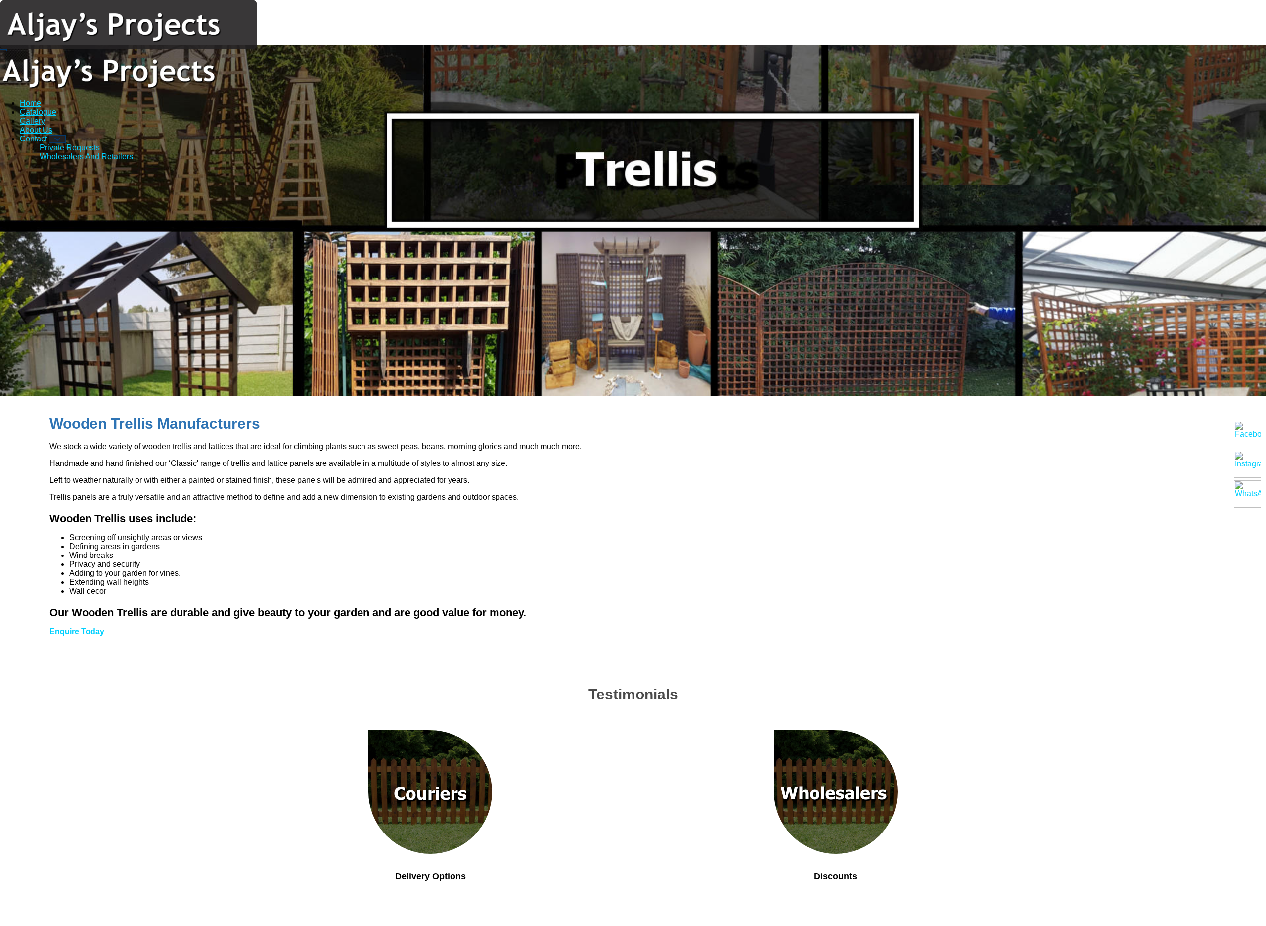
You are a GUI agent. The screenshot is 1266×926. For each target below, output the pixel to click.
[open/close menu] (3, 50)
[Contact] (57, 139)
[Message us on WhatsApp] (1247, 494)
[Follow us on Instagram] (1247, 464)
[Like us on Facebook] (1247, 434)
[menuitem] (30, 103)
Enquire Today (76, 631)
